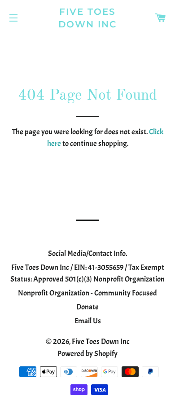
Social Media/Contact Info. (87, 253)
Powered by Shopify (87, 353)
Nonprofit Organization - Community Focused (87, 293)
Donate (87, 307)
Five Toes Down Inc (87, 18)
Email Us (87, 321)
